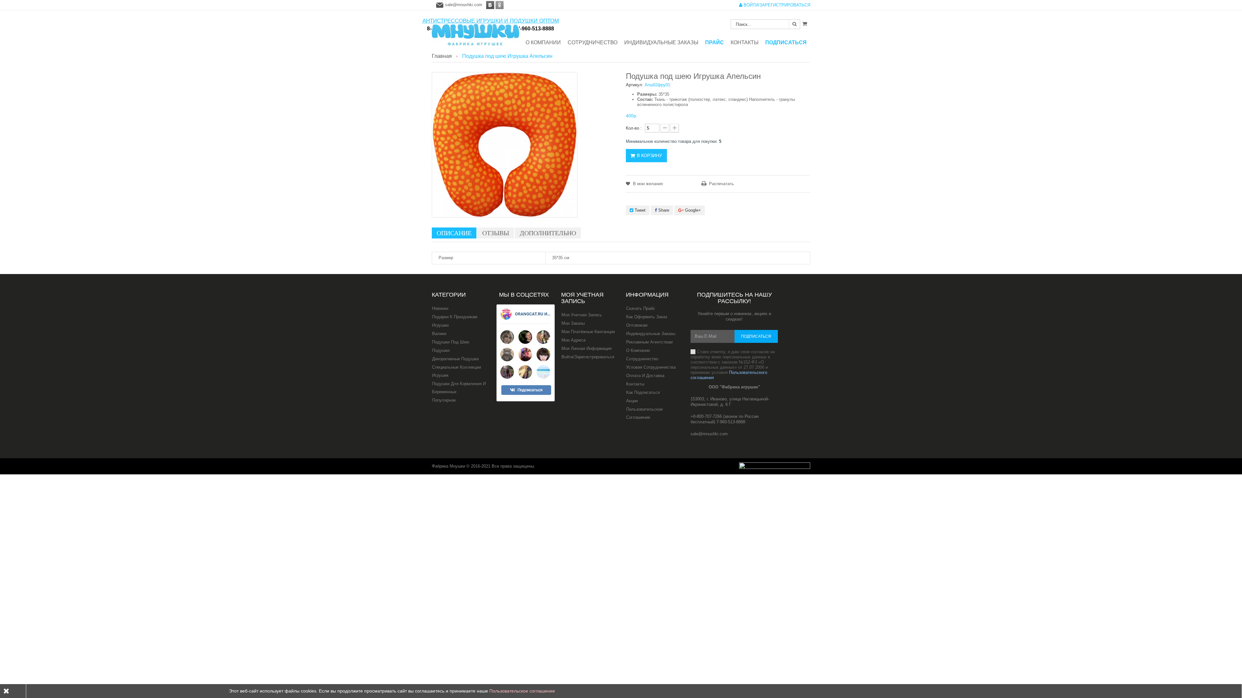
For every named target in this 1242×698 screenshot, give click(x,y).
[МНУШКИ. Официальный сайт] (475, 31)
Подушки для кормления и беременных (459, 387)
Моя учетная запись (582, 297)
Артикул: (634, 84)
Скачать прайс (640, 308)
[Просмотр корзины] (804, 23)
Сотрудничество (642, 358)
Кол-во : (634, 128)
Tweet (639, 210)
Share (663, 210)
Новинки (440, 308)
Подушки (441, 350)
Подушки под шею (450, 342)
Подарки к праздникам (454, 316)
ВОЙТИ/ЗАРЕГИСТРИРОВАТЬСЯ (776, 5)
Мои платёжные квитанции (588, 331)
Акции (632, 400)
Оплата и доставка (645, 375)
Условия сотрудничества (651, 367)
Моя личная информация (586, 348)
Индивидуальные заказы (650, 333)
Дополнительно (548, 233)
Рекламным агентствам (649, 342)
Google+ (692, 210)
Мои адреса (573, 340)
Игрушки (440, 325)
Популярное (444, 400)
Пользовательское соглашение (644, 413)
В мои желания (647, 183)
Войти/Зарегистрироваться (587, 356)
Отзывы (495, 233)
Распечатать (721, 183)
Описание (454, 233)
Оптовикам (637, 325)
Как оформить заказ (646, 316)
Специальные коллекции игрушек (456, 371)
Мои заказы (573, 323)
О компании (638, 350)
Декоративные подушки (455, 358)
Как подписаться (643, 392)
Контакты (635, 384)
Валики (439, 333)
